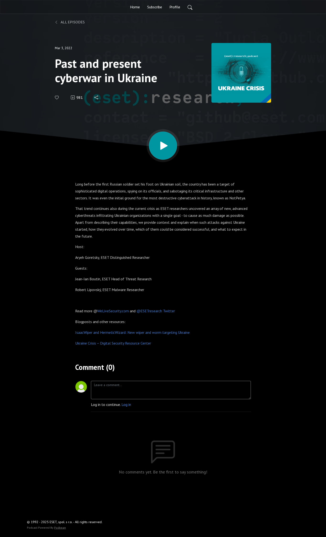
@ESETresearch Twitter (156, 310)
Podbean (60, 527)
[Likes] (57, 97)
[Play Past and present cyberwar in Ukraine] (163, 146)
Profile (174, 7)
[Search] (190, 7)
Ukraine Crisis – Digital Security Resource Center (113, 343)
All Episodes (72, 22)
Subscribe (154, 7)
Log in (126, 404)
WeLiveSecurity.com (113, 310)
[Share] (96, 97)
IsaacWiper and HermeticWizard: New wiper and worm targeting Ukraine (132, 332)
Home (135, 7)
